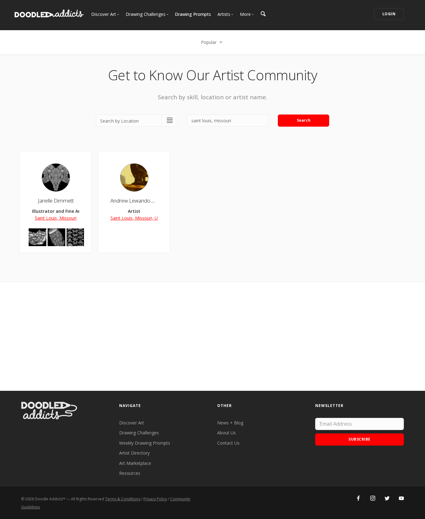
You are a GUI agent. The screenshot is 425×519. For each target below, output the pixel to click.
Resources (129, 473)
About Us (226, 433)
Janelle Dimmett (56, 200)
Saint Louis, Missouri (56, 218)
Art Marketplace (135, 463)
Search (304, 120)
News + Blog (230, 423)
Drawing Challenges (139, 433)
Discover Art (131, 423)
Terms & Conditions (122, 499)
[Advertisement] (212, 336)
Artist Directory (134, 453)
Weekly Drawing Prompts (144, 443)
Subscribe (359, 439)
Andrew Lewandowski (135, 200)
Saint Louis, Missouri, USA (136, 218)
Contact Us (228, 443)
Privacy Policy (155, 499)
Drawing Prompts (193, 14)
